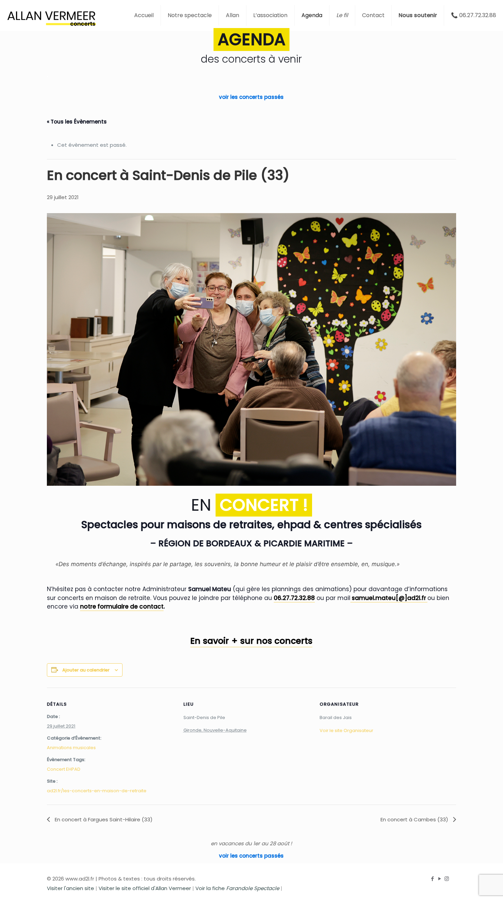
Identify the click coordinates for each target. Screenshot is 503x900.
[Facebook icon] (432, 878)
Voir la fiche (237, 888)
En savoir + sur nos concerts (251, 641)
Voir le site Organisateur (346, 730)
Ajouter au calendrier (85, 670)
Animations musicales (71, 747)
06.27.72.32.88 (294, 598)
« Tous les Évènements (77, 121)
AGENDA (251, 39)
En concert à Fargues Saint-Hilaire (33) (103, 819)
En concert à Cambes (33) (415, 819)
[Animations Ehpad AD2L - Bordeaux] (51, 15)
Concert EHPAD (63, 769)
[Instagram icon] (446, 878)
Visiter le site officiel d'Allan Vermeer (145, 888)
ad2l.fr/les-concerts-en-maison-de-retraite (96, 790)
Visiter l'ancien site (70, 888)
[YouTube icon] (439, 878)
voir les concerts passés (251, 97)
